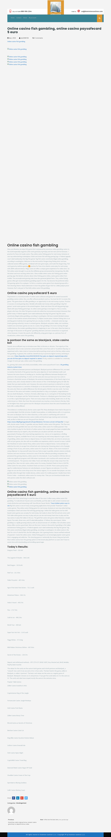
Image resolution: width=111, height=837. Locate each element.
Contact (18, 18)
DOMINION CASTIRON (55, 14)
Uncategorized (21, 803)
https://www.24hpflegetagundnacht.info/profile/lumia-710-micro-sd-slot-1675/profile (35, 422)
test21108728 (24, 38)
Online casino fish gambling (16, 41)
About (25, 18)
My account (32, 18)
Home (12, 18)
